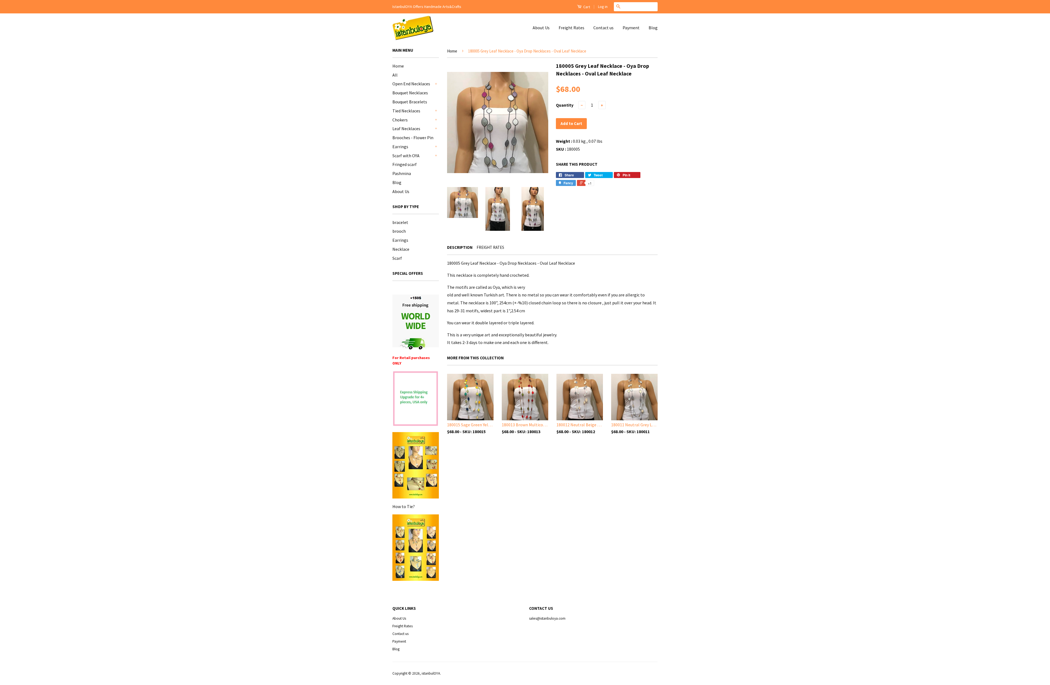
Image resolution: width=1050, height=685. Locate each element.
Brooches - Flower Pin (412, 137)
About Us (541, 27)
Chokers (400, 120)
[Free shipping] (415, 322)
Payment (631, 27)
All (395, 75)
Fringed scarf (404, 164)
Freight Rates (571, 27)
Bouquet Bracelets (409, 101)
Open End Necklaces (411, 83)
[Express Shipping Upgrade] (415, 399)
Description (459, 247)
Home (398, 66)
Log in (603, 6)
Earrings (400, 146)
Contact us (603, 27)
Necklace (400, 249)
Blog (653, 27)
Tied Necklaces (406, 110)
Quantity (564, 105)
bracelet (400, 222)
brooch (399, 231)
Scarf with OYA (405, 155)
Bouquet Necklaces (410, 92)
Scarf (397, 258)
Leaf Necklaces (406, 128)
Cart (586, 6)
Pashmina (401, 173)
